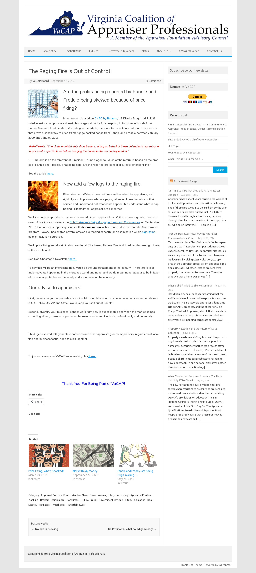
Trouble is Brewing (44, 529)
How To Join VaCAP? (121, 51)
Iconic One (187, 564)
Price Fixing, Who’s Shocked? (46, 471)
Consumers (74, 51)
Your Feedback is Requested (184, 152)
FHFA (85, 499)
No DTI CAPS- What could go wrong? (132, 529)
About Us (162, 51)
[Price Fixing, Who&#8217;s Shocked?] (48, 455)
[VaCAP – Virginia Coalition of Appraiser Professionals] (128, 39)
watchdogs (59, 504)
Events (93, 51)
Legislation (139, 499)
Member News (80, 495)
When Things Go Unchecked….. (185, 158)
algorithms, (149, 231)
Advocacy (49, 51)
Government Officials (111, 499)
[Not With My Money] (93, 455)
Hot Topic (174, 146)
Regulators (44, 504)
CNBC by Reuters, (106, 118)
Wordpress (225, 564)
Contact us (214, 51)
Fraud (66, 495)
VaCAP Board (40, 81)
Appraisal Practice (51, 495)
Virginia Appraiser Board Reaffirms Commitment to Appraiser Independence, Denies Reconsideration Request (197, 128)
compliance (58, 499)
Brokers (44, 499)
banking (33, 499)
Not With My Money (85, 471)
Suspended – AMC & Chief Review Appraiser (193, 139)
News (145, 51)
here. (50, 173)
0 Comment (153, 81)
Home (31, 51)
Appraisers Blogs (185, 181)
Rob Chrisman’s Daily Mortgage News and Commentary (105, 222)
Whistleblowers (77, 504)
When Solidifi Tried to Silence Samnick (190, 285)
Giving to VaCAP (189, 51)
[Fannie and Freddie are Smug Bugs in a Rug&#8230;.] (138, 455)
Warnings (103, 495)
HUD (128, 499)
